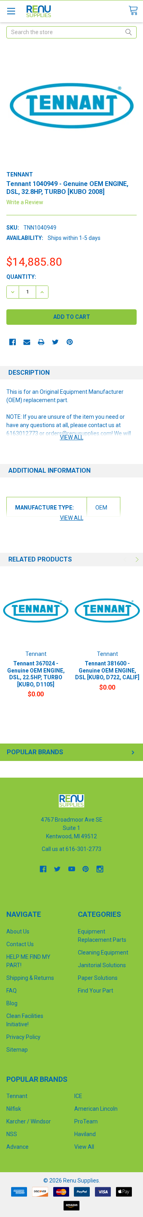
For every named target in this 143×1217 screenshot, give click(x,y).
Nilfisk (13, 1109)
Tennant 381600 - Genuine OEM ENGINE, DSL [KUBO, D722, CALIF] (107, 670)
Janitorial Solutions (102, 965)
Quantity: (21, 277)
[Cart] (135, 11)
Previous (126, 559)
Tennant (16, 1096)
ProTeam (86, 1121)
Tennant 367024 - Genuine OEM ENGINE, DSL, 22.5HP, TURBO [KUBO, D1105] (36, 674)
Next (136, 559)
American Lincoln (96, 1109)
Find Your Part (95, 990)
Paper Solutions (98, 978)
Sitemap (17, 1049)
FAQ (11, 990)
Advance (17, 1147)
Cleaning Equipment (103, 952)
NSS (11, 1134)
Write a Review (24, 202)
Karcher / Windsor (28, 1121)
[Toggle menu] (11, 11)
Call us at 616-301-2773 (71, 849)
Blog (11, 1003)
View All (84, 1147)
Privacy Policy (23, 1037)
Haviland (85, 1134)
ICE (78, 1096)
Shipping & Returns (30, 978)
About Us (17, 931)
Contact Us (20, 944)
